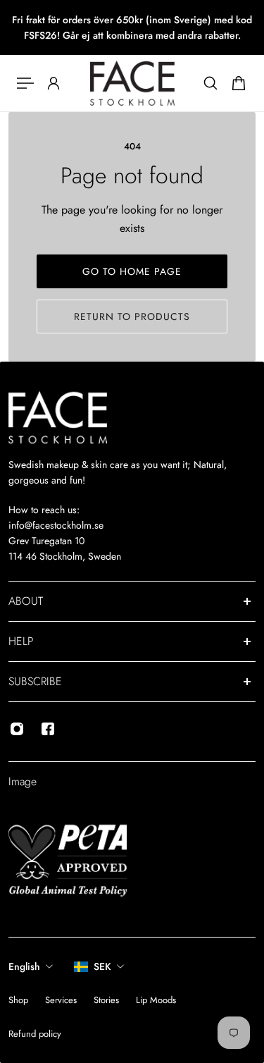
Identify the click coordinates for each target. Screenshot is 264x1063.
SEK (102, 966)
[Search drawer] (210, 83)
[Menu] (25, 83)
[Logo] (132, 83)
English (24, 966)
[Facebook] (47, 728)
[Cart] (239, 83)
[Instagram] (16, 728)
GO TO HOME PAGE (132, 271)
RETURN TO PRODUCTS (132, 316)
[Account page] (53, 83)
